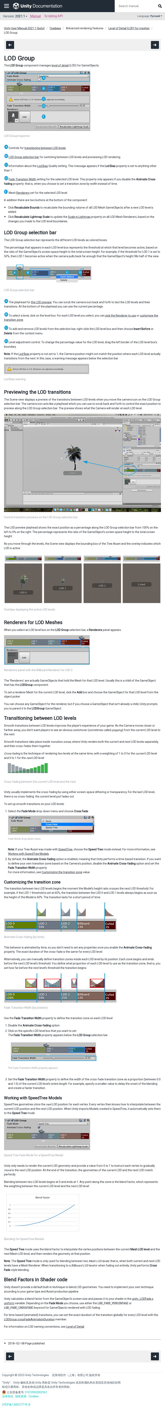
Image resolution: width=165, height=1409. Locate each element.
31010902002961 (36, 1392)
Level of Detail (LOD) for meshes (129, 28)
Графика (55, 28)
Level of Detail (75, 1326)
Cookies (34, 1396)
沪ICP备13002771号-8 (16, 1404)
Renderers (23, 192)
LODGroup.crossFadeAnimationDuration (29, 1319)
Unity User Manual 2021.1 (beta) (24, 28)
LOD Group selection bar (24, 157)
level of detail (60, 65)
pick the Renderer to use (120, 315)
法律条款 (7, 1396)
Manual (35, 16)
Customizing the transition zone (62, 872)
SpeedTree (65, 849)
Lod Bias (42, 166)
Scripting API (53, 16)
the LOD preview (41, 302)
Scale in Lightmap (79, 216)
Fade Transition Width (22, 179)
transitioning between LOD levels (45, 148)
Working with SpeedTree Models (28, 853)
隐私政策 (21, 1396)
